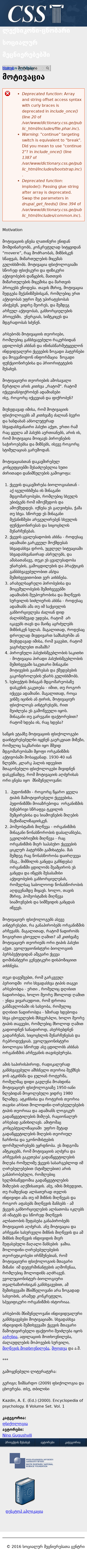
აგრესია (9, 1336)
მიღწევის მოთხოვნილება (25, 1348)
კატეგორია (72, 1442)
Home (8, 68)
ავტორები (47, 1442)
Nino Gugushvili (17, 1435)
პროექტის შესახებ (17, 1442)
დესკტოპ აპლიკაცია (24, 1511)
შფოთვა (59, 1348)
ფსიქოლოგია (15, 1423)
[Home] (34, 14)
